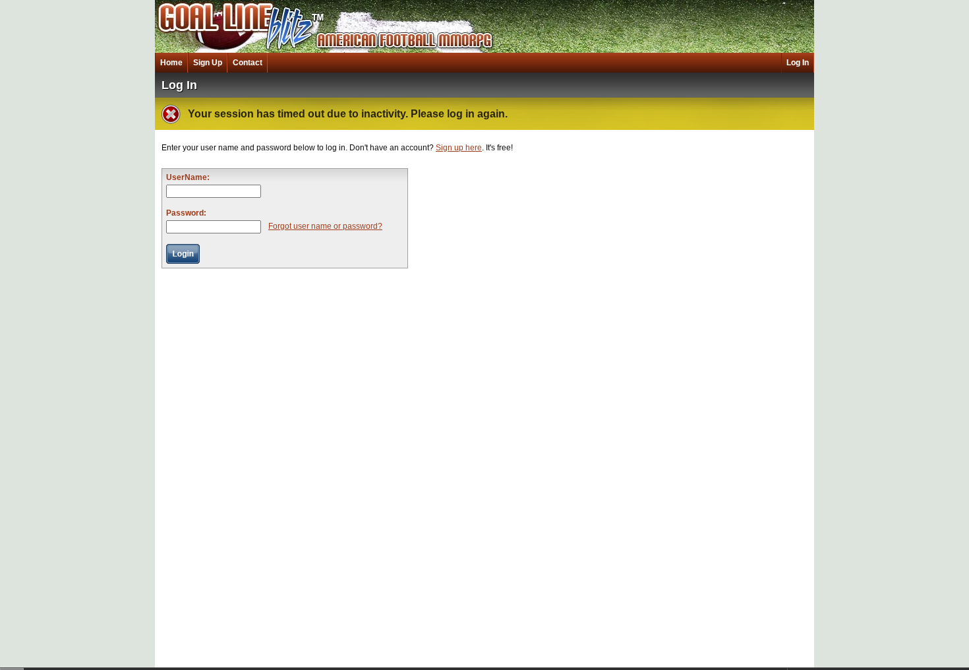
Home (171, 62)
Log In (797, 62)
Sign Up (207, 62)
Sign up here (459, 147)
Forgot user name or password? (325, 226)
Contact (247, 62)
